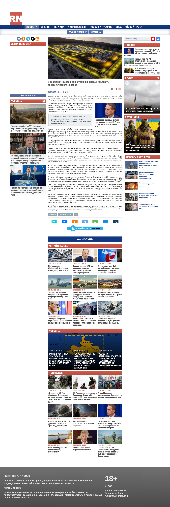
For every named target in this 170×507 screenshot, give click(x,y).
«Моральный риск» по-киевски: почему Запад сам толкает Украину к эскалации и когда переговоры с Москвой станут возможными (85, 359)
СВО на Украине (78, 32)
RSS (108, 486)
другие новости (28, 96)
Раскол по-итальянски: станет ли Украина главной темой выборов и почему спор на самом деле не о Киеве (110, 358)
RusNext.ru (12, 475)
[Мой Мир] (105, 221)
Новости (31, 26)
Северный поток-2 (65, 214)
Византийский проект (130, 26)
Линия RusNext (77, 26)
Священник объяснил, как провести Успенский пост (148, 206)
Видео (129, 77)
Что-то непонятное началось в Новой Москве (146, 185)
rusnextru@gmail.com (117, 496)
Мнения (45, 26)
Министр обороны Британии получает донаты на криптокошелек (146, 175)
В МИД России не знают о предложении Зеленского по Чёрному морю (148, 165)
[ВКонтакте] (64, 221)
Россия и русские (101, 26)
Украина (59, 26)
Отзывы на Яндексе (116, 493)
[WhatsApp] (95, 221)
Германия (52, 214)
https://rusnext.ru (74, 495)
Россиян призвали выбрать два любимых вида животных (148, 196)
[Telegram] (85, 221)
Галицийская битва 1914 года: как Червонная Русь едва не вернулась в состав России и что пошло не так (60, 358)
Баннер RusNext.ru (115, 490)
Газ (76, 214)
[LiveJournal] (115, 221)
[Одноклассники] (74, 221)
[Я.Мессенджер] (54, 221)
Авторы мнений (12, 488)
